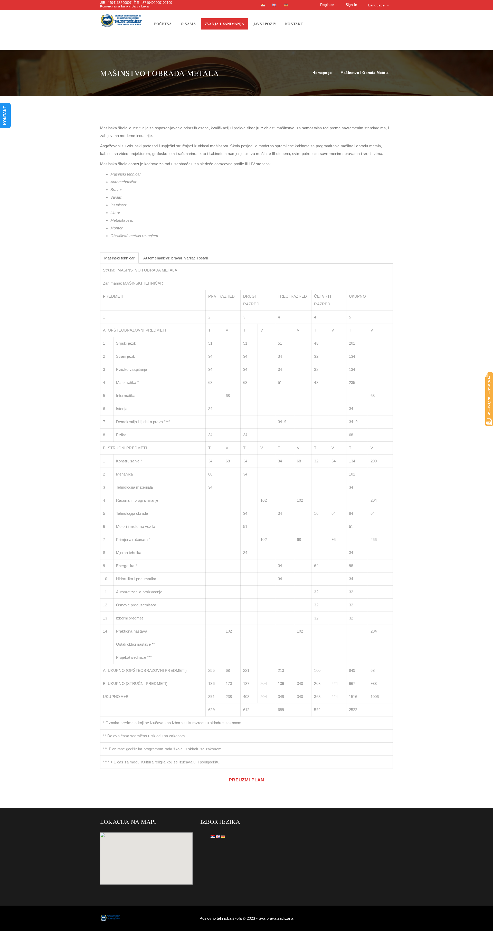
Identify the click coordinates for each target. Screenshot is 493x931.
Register (327, 5)
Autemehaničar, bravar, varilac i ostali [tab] (175, 258)
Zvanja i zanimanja (224, 23)
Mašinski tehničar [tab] (119, 258)
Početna (163, 23)
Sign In (351, 5)
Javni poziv (264, 23)
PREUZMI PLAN (246, 779)
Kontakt (294, 23)
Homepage (322, 72)
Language (377, 5)
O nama (188, 23)
